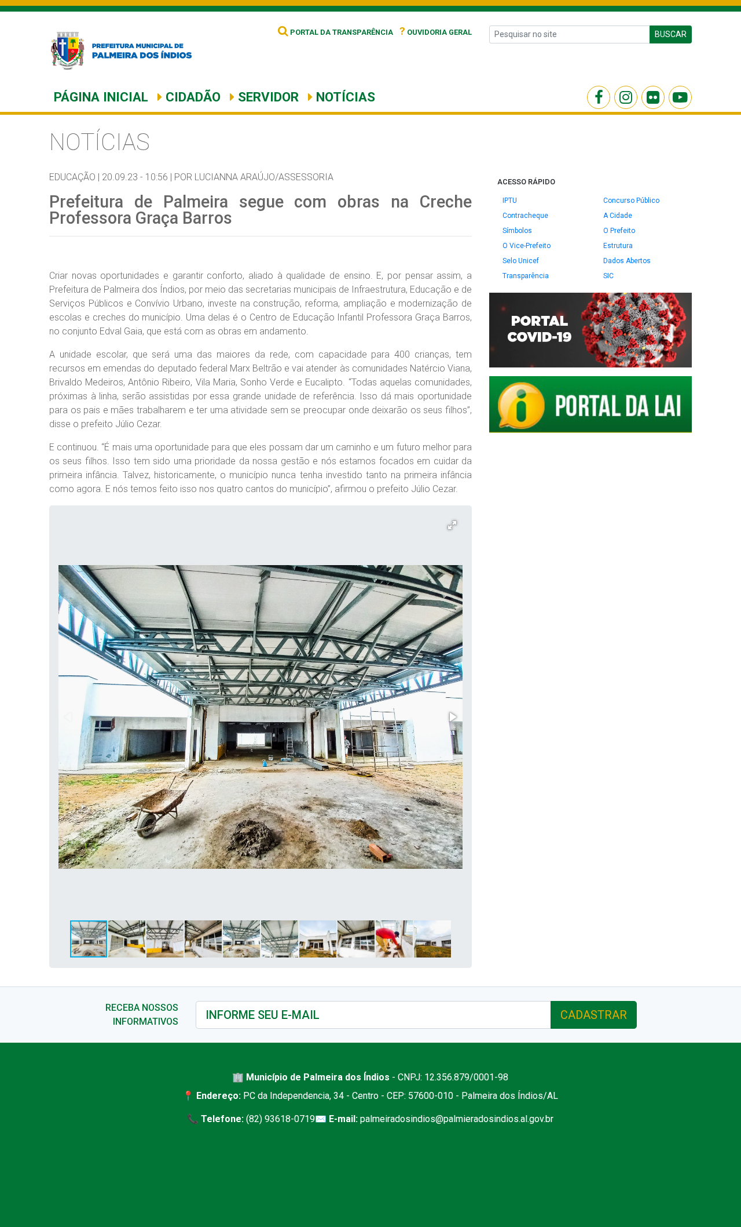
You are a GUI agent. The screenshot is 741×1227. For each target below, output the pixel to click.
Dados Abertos (627, 261)
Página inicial (101, 96)
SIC (608, 276)
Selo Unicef (520, 261)
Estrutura (618, 246)
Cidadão (191, 96)
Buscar (671, 34)
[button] (452, 525)
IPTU (509, 200)
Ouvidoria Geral (435, 32)
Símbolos (517, 231)
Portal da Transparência (340, 32)
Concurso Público (631, 200)
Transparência (525, 276)
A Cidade (617, 216)
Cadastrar (593, 1015)
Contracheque (525, 216)
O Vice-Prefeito (526, 246)
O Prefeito (619, 231)
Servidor (266, 96)
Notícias (344, 96)
